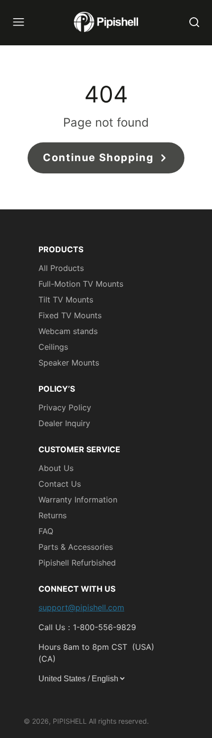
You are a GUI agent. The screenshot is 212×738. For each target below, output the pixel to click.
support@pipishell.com (81, 607)
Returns (52, 515)
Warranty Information (77, 499)
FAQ (45, 531)
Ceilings (53, 347)
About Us (55, 468)
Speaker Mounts (68, 363)
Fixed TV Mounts (70, 315)
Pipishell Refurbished (77, 563)
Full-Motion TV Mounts (80, 284)
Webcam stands (68, 331)
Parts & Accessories (75, 547)
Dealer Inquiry (64, 423)
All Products (61, 268)
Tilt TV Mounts (65, 299)
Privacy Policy (64, 407)
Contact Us (59, 484)
